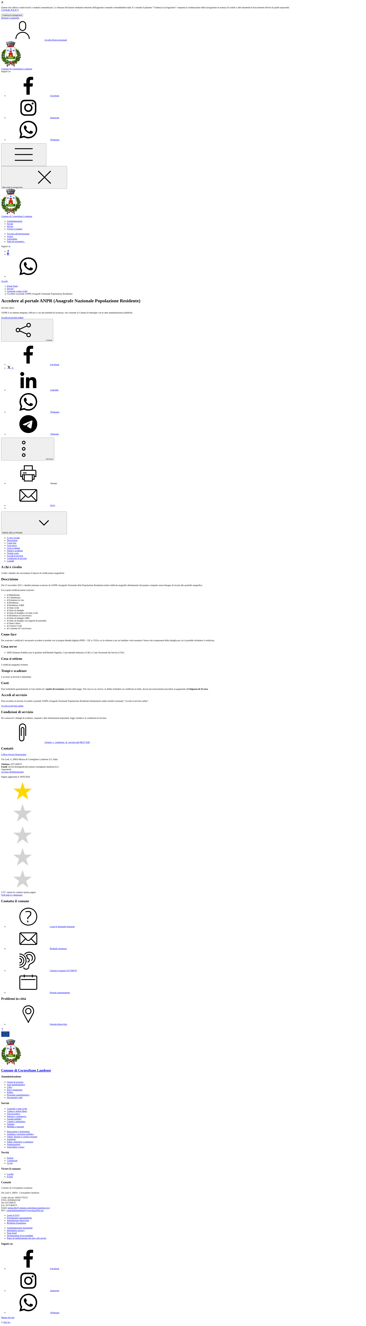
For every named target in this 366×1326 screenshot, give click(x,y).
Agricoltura (12, 239)
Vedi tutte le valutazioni (11, 895)
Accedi (4, 281)
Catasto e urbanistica (16, 1121)
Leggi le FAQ (13, 1215)
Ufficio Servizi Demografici (13, 754)
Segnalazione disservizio (18, 1220)
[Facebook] (8, 251)
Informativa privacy (16, 1230)
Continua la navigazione (12, 15)
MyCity (6, 1322)
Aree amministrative (16, 1084)
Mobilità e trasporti (15, 1126)
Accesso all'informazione (18, 234)
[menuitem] (33, 364)
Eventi (10, 1176)
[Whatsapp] (28, 276)
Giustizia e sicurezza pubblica (20, 1134)
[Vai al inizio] (2, 1029)
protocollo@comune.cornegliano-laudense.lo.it (29, 1208)
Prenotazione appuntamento (19, 1218)
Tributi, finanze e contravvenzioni (22, 1136)
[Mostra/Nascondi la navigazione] (23, 154)
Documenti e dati (14, 1097)
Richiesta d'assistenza (16, 1223)
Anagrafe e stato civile (17, 291)
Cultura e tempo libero (17, 1111)
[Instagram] (8, 254)
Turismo (10, 1124)
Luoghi (10, 1174)
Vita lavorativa (13, 1114)
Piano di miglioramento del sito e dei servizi (26, 1238)
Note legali (12, 1233)
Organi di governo (15, 1082)
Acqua (10, 236)
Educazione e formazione (18, 1131)
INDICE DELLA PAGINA (12, 533)
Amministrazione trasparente (20, 1228)
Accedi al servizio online (12, 317)
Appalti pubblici (14, 1119)
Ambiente (11, 1139)
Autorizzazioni (13, 1144)
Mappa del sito (7, 1317)
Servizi (10, 288)
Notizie (10, 1158)
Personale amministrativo (18, 1095)
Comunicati (12, 1160)
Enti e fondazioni (14, 1090)
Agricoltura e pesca (15, 1147)
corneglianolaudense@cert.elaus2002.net (25, 1210)
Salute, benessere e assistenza (20, 1142)
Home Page (12, 286)
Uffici (9, 1087)
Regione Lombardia (10, 18)
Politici (10, 1092)
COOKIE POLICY (10, 10)
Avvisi (10, 1163)
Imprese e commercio (16, 1116)
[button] (14, 221)
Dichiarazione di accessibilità (20, 1235)
